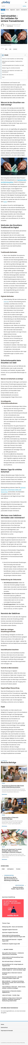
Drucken (15, 49)
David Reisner (10, 26)
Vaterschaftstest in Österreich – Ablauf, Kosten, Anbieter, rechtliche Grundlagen (14, 987)
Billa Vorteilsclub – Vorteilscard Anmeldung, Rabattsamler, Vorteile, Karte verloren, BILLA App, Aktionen (13, 982)
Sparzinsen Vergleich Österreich (10, 932)
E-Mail (3, 869)
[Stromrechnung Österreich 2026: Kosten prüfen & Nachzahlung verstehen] (14, 774)
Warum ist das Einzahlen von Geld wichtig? (12, 58)
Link (10, 49)
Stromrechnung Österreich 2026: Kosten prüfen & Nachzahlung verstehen (13, 786)
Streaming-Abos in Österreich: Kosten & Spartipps (10, 818)
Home (2, 1024)
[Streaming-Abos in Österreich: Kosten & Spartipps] (14, 805)
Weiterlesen (4, 794)
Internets (6, 301)
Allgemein (12, 9)
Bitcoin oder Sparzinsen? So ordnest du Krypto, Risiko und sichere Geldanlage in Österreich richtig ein (12, 851)
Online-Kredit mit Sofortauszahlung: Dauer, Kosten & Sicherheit (13, 957)
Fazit (3, 77)
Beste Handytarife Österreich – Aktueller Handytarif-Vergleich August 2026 (12, 977)
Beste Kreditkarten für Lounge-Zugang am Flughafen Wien (12, 965)
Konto (5, 201)
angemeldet (9, 1011)
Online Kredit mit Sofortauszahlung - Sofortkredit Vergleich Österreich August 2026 (13, 936)
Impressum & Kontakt (7, 1030)
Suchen (24, 6)
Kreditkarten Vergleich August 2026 (11, 943)
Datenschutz (4, 1027)
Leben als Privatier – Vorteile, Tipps (11, 995)
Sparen (18, 9)
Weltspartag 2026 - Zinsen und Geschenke (12, 926)
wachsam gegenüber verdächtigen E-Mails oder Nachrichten (13, 490)
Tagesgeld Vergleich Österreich (9, 929)
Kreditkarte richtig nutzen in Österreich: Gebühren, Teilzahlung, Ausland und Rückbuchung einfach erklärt (12, 999)
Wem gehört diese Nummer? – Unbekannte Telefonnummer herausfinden (13, 953)
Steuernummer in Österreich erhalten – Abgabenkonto (12, 991)
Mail (6, 49)
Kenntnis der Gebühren (8, 74)
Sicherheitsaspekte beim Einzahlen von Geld (13, 65)
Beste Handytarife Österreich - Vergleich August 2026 (12, 940)
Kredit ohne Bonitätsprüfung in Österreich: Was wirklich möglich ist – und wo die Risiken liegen (14, 969)
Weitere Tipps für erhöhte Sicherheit (11, 68)
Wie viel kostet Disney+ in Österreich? (11, 961)
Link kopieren (10, 869)
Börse (7, 9)
